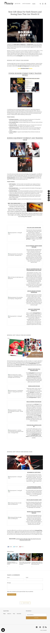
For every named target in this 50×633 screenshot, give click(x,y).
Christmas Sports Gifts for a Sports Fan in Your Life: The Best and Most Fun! (36, 563)
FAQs (14, 613)
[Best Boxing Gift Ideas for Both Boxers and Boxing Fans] (16, 503)
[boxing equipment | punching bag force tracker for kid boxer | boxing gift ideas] (17, 92)
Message (9, 582)
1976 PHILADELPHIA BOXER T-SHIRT (34, 499)
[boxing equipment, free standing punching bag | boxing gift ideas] (16, 254)
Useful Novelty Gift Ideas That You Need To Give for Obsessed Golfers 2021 (28, 539)
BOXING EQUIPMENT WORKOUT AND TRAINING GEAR (25, 139)
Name (8, 577)
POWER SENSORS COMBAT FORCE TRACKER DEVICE (25, 74)
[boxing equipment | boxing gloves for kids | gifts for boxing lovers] (16, 376)
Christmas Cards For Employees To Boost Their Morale (12, 563)
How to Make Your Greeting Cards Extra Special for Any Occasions (24, 563)
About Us (9, 613)
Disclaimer (19, 613)
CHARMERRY (45, 630)
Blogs (4, 613)
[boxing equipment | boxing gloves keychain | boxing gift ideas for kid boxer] (16, 392)
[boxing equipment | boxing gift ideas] (32, 92)
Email (27, 577)
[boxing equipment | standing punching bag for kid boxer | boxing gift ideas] (16, 411)
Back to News (26, 602)
